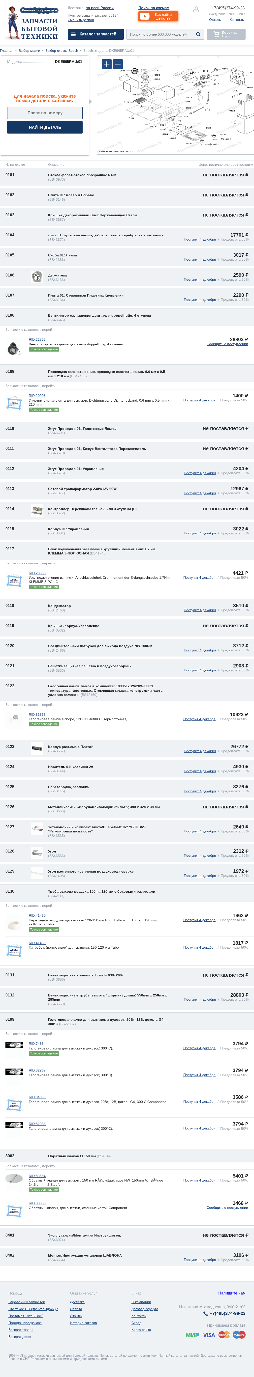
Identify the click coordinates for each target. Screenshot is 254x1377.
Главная (6, 51)
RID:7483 (36, 1044)
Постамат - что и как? (25, 1316)
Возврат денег (20, 1337)
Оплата (76, 1309)
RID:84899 (37, 1097)
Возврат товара (20, 1330)
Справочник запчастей (26, 1302)
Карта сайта (141, 1330)
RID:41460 (37, 915)
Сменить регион (81, 20)
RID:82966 (37, 1124)
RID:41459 (37, 943)
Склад (136, 1323)
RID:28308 (37, 573)
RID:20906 (37, 396)
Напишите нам (232, 1293)
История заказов (83, 1323)
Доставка (77, 1302)
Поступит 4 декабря (200, 239)
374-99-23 (228, 8)
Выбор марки (29, 51)
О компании (141, 1302)
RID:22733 (37, 339)
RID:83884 (37, 1176)
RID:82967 (37, 1070)
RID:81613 (37, 714)
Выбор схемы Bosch (61, 51)
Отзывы (215, 19)
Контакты (237, 19)
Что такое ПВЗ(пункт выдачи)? (33, 1309)
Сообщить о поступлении (227, 344)
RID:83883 (37, 1203)
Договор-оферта (144, 1309)
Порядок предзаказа (25, 1323)
